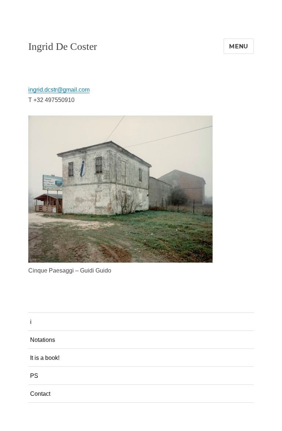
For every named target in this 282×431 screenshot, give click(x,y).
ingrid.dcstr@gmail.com (59, 90)
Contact (40, 394)
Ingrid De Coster (62, 46)
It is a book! (44, 358)
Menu (238, 46)
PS (34, 376)
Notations (42, 340)
